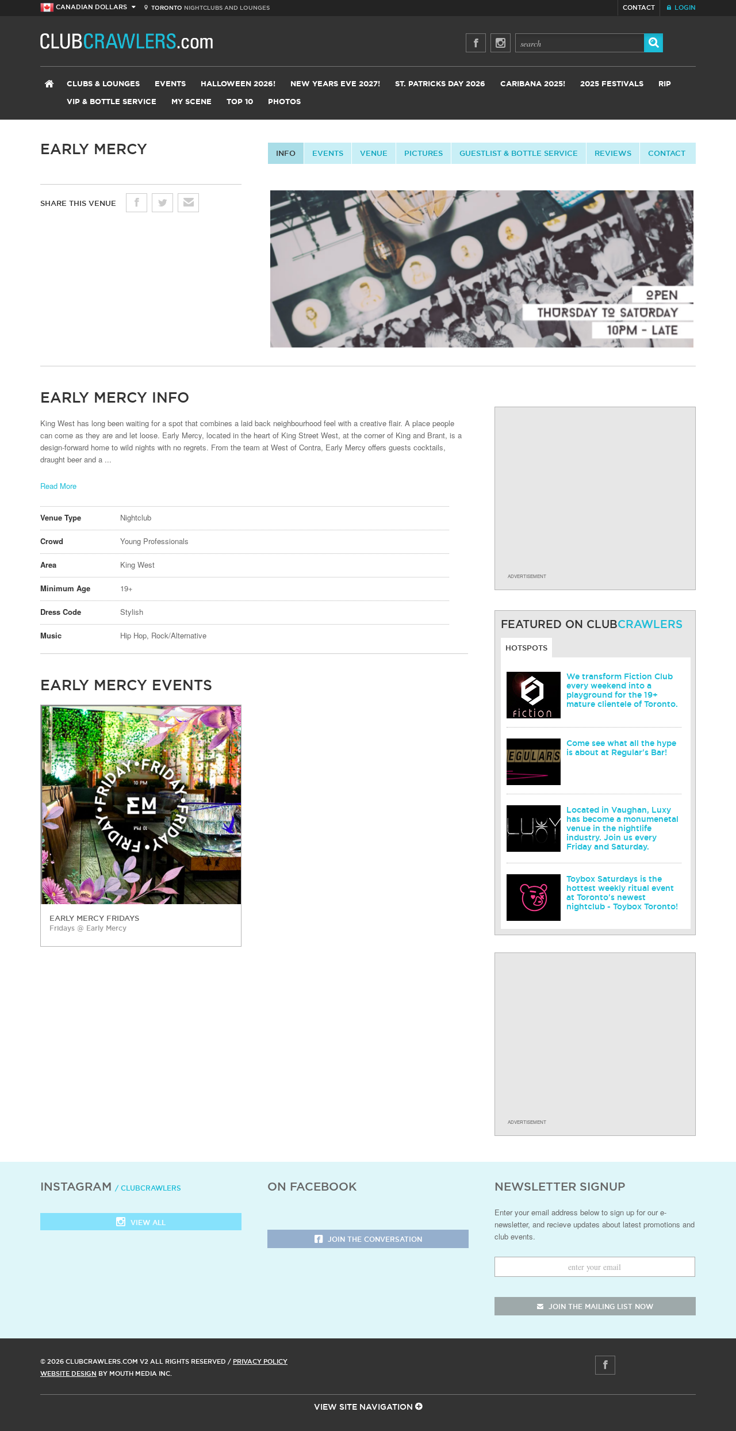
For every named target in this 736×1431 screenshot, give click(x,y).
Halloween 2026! (238, 84)
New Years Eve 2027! (335, 84)
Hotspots (526, 648)
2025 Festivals (611, 84)
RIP (664, 84)
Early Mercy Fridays (94, 918)
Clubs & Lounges (103, 84)
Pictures (423, 153)
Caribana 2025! (532, 84)
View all (147, 1222)
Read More (58, 485)
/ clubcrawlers (148, 1188)
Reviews (613, 153)
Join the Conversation (373, 1239)
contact (666, 153)
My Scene (191, 102)
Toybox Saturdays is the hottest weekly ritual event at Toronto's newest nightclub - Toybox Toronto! (622, 892)
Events (170, 84)
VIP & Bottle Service (111, 102)
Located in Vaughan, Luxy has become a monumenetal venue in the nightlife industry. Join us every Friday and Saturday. (622, 828)
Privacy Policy (260, 1361)
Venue (374, 153)
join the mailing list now (599, 1306)
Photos (284, 102)
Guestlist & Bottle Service (518, 153)
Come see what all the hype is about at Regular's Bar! (621, 748)
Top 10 (240, 102)
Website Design (68, 1373)
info (286, 153)
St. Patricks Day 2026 (440, 84)
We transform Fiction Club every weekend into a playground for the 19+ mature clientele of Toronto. (622, 690)
